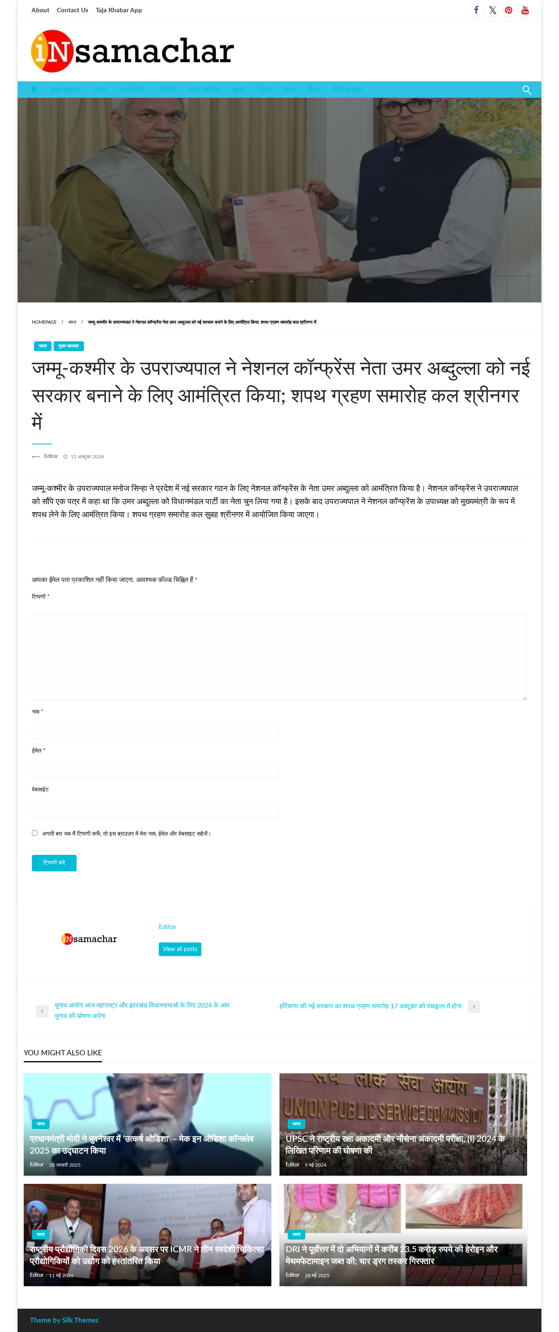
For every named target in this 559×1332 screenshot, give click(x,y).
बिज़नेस (167, 89)
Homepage (44, 322)
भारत (100, 89)
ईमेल (38, 751)
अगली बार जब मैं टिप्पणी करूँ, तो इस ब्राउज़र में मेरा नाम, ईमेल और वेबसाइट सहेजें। (126, 834)
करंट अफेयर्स (204, 89)
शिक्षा (314, 89)
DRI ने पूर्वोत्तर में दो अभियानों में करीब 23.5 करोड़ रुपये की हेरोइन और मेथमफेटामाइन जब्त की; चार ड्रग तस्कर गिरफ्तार (392, 1255)
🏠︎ (34, 89)
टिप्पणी (41, 597)
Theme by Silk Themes (64, 1320)
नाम (37, 712)
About (41, 10)
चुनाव (239, 89)
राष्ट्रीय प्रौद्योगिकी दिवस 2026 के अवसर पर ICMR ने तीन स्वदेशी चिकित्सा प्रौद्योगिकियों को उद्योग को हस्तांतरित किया (147, 1255)
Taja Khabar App (119, 10)
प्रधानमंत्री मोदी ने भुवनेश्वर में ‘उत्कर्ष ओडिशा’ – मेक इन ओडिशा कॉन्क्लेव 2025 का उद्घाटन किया (142, 1145)
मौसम (265, 89)
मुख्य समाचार (66, 89)
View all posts (180, 949)
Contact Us (72, 10)
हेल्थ (289, 89)
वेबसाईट (40, 790)
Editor (51, 456)
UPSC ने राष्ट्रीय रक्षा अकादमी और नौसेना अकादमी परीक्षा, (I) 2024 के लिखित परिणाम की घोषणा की (395, 1145)
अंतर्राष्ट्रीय (132, 89)
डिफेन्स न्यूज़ (347, 89)
